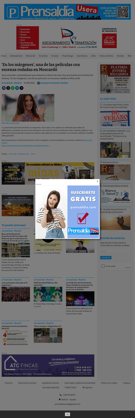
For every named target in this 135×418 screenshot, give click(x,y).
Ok (67, 414)
